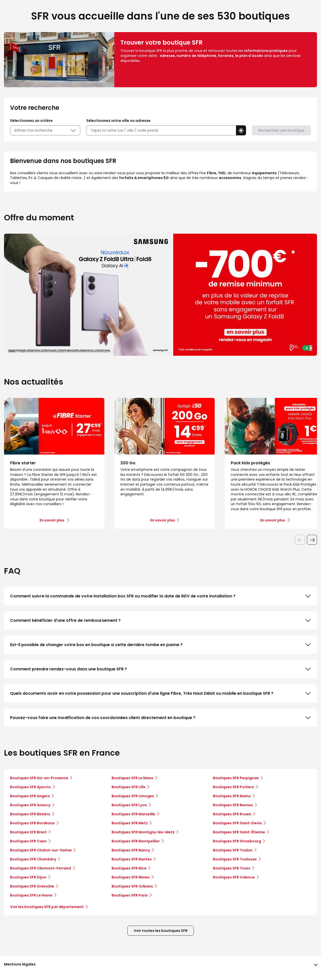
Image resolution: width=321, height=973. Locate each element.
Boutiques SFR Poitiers (233, 786)
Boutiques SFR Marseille (133, 814)
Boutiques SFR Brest (28, 832)
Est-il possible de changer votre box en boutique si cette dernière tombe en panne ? (96, 645)
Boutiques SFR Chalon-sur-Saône (41, 850)
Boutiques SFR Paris (130, 895)
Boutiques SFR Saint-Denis (237, 823)
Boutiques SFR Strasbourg (237, 841)
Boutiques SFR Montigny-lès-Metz (143, 832)
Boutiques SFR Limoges (133, 796)
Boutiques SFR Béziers (30, 814)
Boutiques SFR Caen (28, 841)
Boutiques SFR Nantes (132, 859)
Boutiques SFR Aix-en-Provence (39, 777)
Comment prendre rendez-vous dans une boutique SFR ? (68, 669)
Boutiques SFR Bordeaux (32, 823)
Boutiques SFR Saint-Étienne (239, 832)
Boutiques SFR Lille (128, 786)
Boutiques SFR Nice (129, 868)
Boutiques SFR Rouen (232, 814)
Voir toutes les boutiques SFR (161, 930)
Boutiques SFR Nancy (131, 850)
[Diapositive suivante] (312, 540)
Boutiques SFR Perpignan (236, 777)
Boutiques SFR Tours (231, 868)
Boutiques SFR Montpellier (136, 841)
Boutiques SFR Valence (234, 877)
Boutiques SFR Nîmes (131, 877)
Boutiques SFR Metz (130, 823)
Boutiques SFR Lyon (129, 805)
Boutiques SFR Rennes (233, 805)
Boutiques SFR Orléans (132, 886)
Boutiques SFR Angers (30, 796)
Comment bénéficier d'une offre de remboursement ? (65, 620)
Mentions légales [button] (20, 964)
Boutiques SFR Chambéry (33, 859)
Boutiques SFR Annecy (30, 805)
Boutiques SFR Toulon (233, 850)
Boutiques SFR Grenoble (32, 886)
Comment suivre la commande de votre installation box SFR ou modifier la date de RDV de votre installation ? (122, 596)
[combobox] (161, 130)
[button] (241, 130)
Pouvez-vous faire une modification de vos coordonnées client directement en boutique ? (102, 718)
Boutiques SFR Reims (232, 796)
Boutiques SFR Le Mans (132, 777)
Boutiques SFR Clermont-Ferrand (40, 868)
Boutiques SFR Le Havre (31, 895)
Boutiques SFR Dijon (28, 877)
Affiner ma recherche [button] (33, 130)
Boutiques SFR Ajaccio (30, 786)
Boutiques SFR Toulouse (235, 859)
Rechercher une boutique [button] (281, 130)
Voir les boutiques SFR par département (47, 906)
